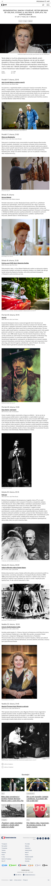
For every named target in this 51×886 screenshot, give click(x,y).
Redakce (3, 73)
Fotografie (4, 819)
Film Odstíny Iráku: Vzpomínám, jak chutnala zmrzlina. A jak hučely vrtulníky (37, 825)
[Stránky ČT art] (38, 865)
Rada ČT (27, 852)
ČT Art (20, 21)
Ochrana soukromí (17, 880)
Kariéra (26, 854)
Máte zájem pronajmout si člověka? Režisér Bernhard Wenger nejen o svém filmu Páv (12, 799)
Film (3, 793)
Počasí (3, 854)
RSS (48, 880)
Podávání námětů (29, 856)
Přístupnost (25, 880)
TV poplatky (4, 848)
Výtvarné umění (30, 793)
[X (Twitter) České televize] (46, 839)
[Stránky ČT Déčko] (30, 865)
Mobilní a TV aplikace (6, 859)
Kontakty (27, 861)
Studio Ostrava (28, 850)
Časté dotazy (28, 859)
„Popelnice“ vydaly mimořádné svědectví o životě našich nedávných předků (11, 825)
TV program (4, 844)
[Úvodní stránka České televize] (9, 838)
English (11, 880)
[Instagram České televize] (38, 839)
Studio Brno (27, 848)
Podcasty (4, 852)
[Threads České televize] (48, 839)
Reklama (27, 846)
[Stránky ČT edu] (46, 865)
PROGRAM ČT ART (43, 1)
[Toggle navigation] (2, 2)
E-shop (3, 856)
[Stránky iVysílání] (23, 865)
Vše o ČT (3, 861)
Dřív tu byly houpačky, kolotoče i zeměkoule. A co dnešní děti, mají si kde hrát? (37, 799)
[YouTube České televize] (43, 839)
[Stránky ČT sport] (12, 865)
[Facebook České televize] (40, 839)
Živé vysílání (4, 846)
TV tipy (25, 21)
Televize (30, 21)
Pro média (27, 844)
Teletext (4, 850)
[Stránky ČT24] (4, 865)
